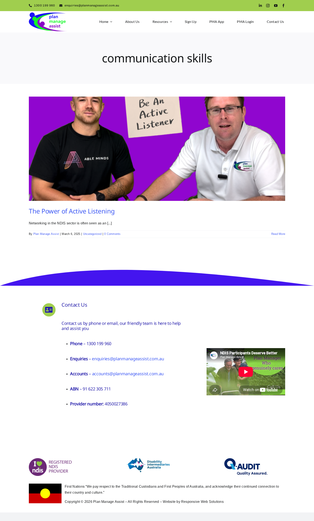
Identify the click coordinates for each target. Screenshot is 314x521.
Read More (278, 233)
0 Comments (112, 233)
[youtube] (275, 5)
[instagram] (268, 5)
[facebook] (283, 5)
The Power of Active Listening (72, 211)
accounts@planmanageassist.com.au (128, 374)
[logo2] (48, 14)
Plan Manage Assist (46, 233)
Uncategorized (92, 233)
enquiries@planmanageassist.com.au (128, 359)
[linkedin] (260, 5)
